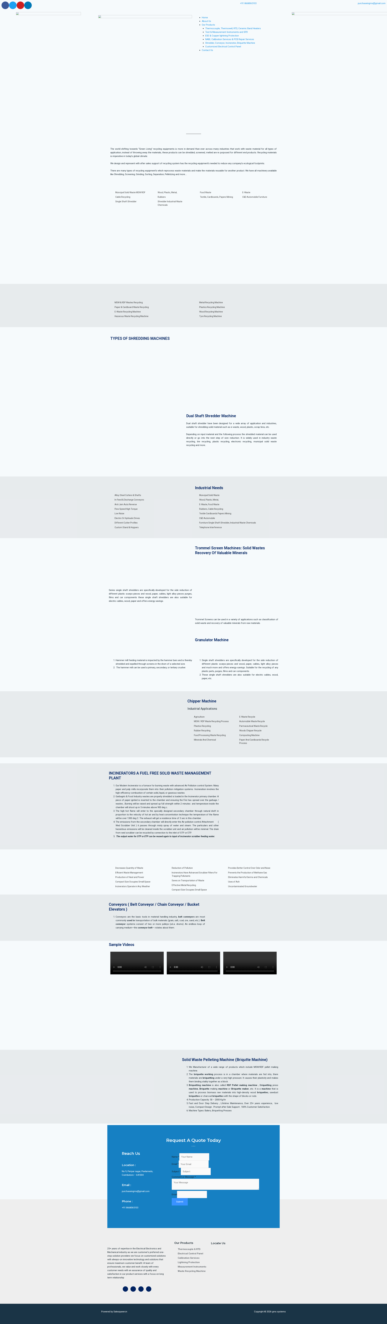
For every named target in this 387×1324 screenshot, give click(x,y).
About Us (206, 21)
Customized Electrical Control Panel (223, 46)
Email (175, 1164)
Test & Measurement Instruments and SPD (226, 32)
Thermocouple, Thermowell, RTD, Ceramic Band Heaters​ (233, 28)
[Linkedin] (28, 5)
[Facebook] (5, 5)
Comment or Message (184, 1177)
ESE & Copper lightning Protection (222, 35)
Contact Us (207, 50)
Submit (179, 1201)
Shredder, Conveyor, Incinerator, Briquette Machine (230, 43)
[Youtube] (20, 5)
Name (175, 1156)
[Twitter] (13, 5)
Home (205, 17)
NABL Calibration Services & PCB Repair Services (229, 39)
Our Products (208, 24)
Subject (176, 1171)
